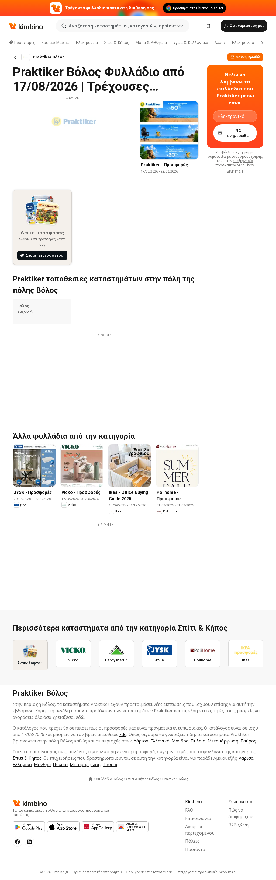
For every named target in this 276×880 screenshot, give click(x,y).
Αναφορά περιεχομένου (200, 829)
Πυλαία (198, 741)
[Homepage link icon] (90, 779)
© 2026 (54, 872)
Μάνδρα (180, 741)
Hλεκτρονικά (87, 42)
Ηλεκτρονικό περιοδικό (252, 42)
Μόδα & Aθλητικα (151, 42)
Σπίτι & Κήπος (116, 42)
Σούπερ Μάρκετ (55, 42)
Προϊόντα (195, 849)
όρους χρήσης (251, 156)
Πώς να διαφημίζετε (241, 813)
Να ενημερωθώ (248, 57)
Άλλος (220, 42)
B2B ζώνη (238, 825)
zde (122, 734)
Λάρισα (141, 741)
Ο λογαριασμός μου (247, 25)
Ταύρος (248, 741)
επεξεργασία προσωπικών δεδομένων (234, 163)
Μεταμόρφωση (223, 741)
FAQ (189, 810)
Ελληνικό (160, 741)
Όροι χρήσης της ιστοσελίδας (149, 872)
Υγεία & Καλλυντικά (190, 42)
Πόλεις (192, 841)
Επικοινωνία (198, 818)
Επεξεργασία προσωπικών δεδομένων (206, 872)
